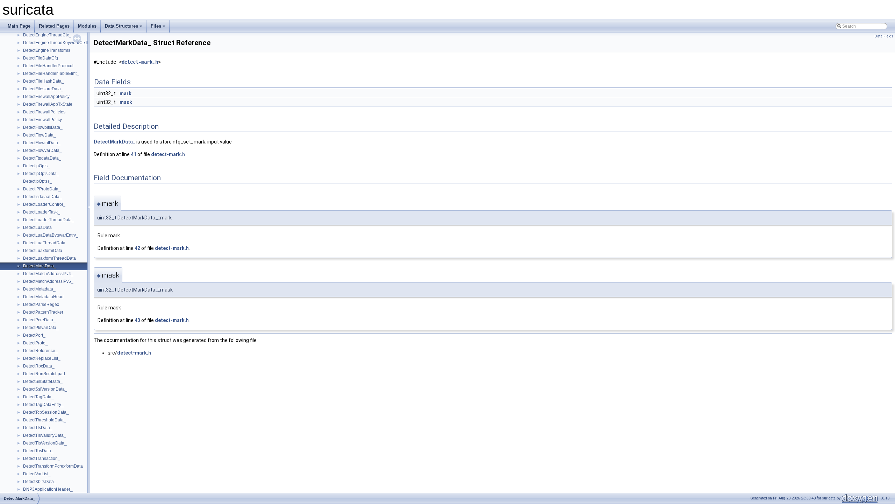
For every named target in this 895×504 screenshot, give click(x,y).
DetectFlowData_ (39, 135)
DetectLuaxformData (42, 250)
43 (137, 320)
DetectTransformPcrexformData (53, 466)
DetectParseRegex (41, 304)
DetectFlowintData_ (41, 142)
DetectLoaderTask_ (41, 212)
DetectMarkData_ (39, 266)
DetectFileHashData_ (43, 81)
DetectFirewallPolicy (42, 119)
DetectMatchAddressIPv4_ (48, 273)
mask (126, 102)
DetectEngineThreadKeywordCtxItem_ (59, 42)
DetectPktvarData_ (41, 327)
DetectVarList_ (37, 473)
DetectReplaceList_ (41, 358)
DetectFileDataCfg (40, 58)
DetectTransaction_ (41, 458)
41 (133, 154)
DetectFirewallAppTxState (47, 104)
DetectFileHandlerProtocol (48, 65)
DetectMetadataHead (43, 296)
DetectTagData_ (38, 396)
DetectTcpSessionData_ (46, 412)
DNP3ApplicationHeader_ (48, 489)
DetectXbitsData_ (39, 481)
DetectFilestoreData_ (43, 88)
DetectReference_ (40, 350)
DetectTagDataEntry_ (43, 404)
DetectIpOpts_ (36, 165)
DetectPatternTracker (43, 312)
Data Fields (883, 36)
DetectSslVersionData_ (45, 389)
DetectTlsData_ (37, 427)
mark (125, 93)
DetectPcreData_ (39, 319)
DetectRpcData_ (39, 366)
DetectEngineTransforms (46, 50)
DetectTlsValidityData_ (44, 435)
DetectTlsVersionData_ (45, 443)
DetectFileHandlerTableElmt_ (51, 73)
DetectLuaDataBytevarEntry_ (50, 235)
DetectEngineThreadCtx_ (47, 35)
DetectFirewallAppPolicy (46, 96)
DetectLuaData (37, 227)
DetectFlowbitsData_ (43, 127)
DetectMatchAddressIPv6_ (48, 281)
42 (137, 248)
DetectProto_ (35, 343)
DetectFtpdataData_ (42, 158)
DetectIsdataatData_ (42, 196)
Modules (87, 26)
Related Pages (54, 26)
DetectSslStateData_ (43, 381)
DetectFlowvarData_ (42, 150)
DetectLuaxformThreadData (49, 258)
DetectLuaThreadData (44, 242)
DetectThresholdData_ (44, 420)
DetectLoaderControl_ (44, 204)
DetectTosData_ (38, 450)
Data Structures (121, 26)
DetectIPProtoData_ (42, 189)
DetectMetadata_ (39, 289)
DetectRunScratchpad (44, 373)
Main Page (19, 26)
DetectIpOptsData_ (41, 173)
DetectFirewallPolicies (44, 112)
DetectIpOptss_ (37, 181)
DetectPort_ (34, 335)
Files (156, 26)
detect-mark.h (140, 62)
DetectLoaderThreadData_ (48, 219)
